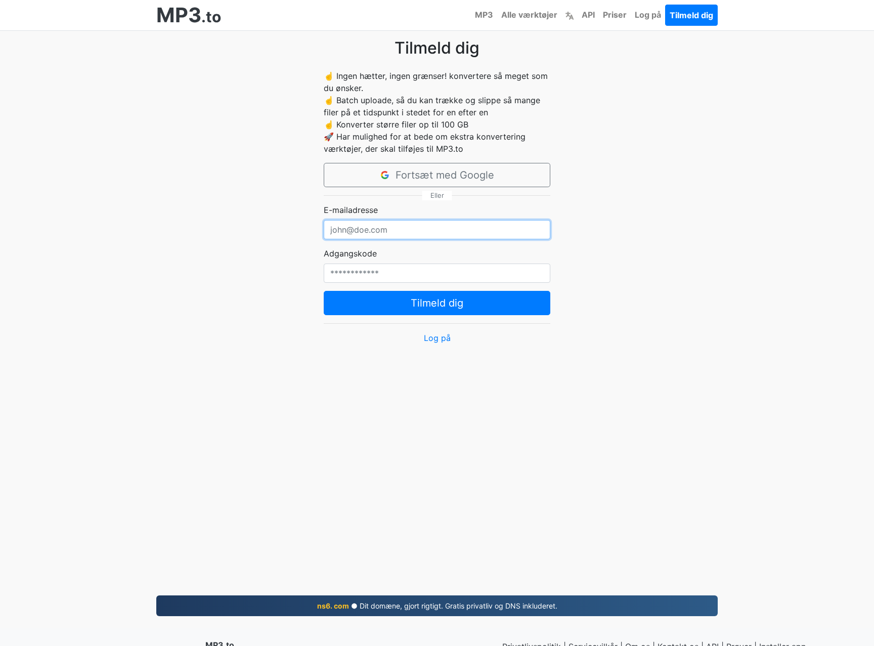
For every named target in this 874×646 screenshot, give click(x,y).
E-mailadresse (351, 210)
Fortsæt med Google (445, 175)
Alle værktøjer (529, 15)
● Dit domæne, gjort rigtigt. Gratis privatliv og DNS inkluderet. (437, 605)
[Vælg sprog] (569, 15)
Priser (615, 15)
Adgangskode (350, 253)
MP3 (484, 15)
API (588, 15)
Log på (648, 15)
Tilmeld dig (691, 15)
